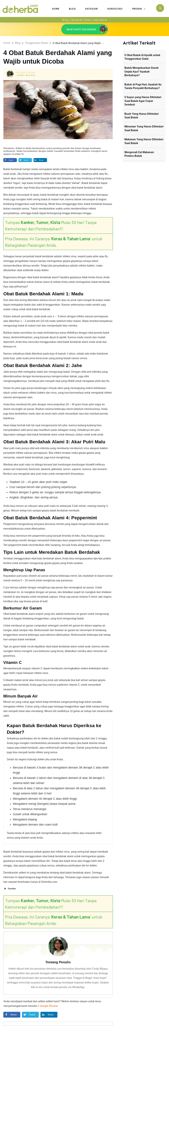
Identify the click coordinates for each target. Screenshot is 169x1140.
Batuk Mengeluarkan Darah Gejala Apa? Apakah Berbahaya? (141, 71)
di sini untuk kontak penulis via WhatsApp (60, 987)
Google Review (49, 1006)
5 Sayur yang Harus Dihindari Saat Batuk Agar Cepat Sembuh (142, 101)
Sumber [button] (12, 888)
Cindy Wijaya (26, 75)
